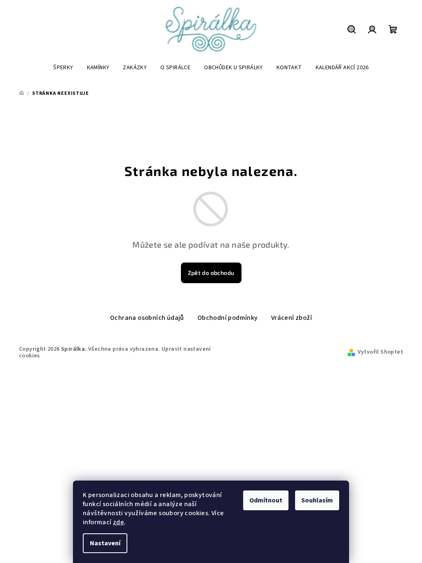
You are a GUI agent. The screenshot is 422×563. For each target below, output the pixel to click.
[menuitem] (63, 67)
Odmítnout (265, 500)
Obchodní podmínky (227, 317)
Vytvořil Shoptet (380, 352)
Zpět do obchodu (211, 272)
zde (118, 522)
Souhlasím (317, 500)
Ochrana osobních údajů (147, 317)
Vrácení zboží (291, 317)
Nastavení (105, 543)
